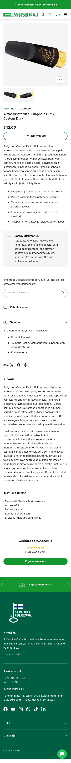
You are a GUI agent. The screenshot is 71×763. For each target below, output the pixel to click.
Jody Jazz (8, 108)
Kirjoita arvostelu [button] (35, 561)
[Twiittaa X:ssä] (11, 365)
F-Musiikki (15, 750)
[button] (58, 14)
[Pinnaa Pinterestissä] (25, 365)
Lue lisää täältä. (12, 654)
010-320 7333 (17, 678)
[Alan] (62, 754)
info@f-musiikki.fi (13, 689)
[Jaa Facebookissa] (18, 365)
